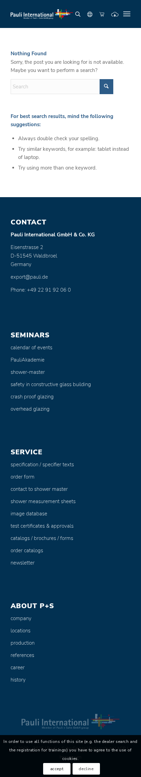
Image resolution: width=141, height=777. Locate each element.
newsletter (23, 562)
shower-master (28, 372)
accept (57, 769)
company (21, 618)
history (18, 679)
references (22, 655)
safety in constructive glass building (51, 384)
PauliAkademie (27, 359)
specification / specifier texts (42, 464)
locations (20, 630)
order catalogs (27, 550)
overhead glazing (30, 409)
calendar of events (31, 347)
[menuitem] (126, 14)
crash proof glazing (32, 396)
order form (23, 476)
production (23, 643)
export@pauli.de (29, 277)
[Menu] (126, 14)
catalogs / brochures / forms (42, 538)
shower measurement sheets (43, 501)
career (18, 667)
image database (29, 513)
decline (86, 769)
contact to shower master (39, 489)
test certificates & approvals (42, 526)
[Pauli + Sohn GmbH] (58, 14)
